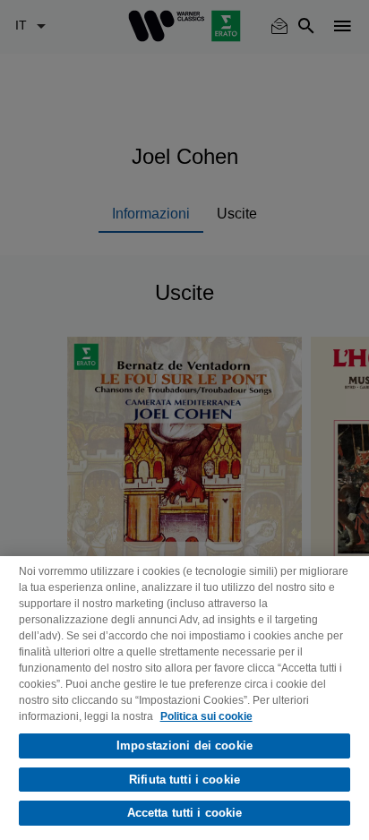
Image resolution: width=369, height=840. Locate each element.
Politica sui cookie (206, 716)
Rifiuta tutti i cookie (184, 779)
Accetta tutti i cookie (185, 812)
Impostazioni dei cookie (184, 745)
